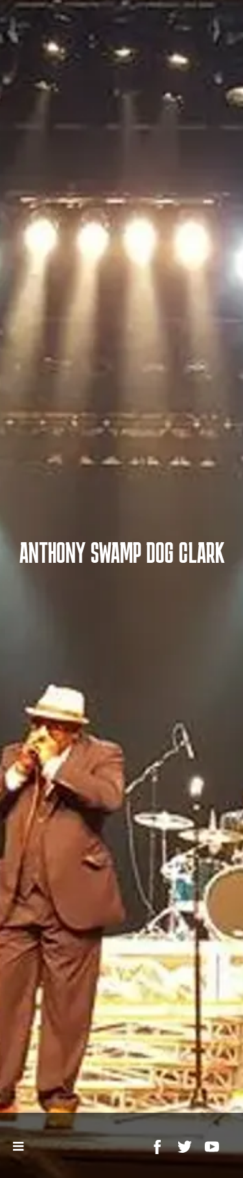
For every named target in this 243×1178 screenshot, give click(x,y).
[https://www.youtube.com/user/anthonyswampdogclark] (212, 1147)
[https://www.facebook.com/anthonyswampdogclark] (157, 1147)
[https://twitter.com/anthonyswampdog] (185, 1147)
